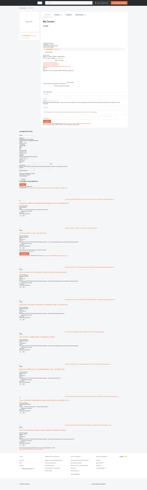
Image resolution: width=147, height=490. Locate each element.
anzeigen (23, 179)
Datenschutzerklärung (50, 462)
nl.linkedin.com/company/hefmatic (51, 63)
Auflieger (31, 449)
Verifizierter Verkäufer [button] (48, 43)
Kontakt (21, 465)
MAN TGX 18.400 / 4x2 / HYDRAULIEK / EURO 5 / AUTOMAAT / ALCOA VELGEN (43, 272)
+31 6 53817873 (60, 58)
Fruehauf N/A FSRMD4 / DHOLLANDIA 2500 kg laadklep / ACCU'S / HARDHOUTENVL (44, 203)
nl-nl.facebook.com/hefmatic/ (50, 62)
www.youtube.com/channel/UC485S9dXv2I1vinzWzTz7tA (57, 66)
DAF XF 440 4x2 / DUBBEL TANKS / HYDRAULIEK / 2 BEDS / (37, 337)
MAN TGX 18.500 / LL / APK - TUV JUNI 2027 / (32, 233)
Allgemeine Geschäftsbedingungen (53, 460)
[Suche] (47, 3)
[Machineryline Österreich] (28, 2)
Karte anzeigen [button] (70, 82)
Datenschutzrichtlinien (71, 123)
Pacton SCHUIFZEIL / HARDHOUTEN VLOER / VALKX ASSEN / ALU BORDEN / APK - (44, 400)
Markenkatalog (48, 470)
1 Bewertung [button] (33, 35)
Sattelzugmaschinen (24, 449)
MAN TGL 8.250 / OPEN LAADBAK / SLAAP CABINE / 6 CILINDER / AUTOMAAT (42, 430)
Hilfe (21, 462)
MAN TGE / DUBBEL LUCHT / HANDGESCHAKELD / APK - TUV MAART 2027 (42, 369)
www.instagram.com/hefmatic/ (50, 65)
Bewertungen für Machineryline (52, 468)
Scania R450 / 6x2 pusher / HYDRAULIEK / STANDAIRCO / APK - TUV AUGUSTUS (43, 304)
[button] (49, 52)
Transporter (37, 449)
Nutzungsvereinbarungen (85, 123)
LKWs (41, 449)
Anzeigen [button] (53, 58)
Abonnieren (24, 253)
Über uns (22, 460)
